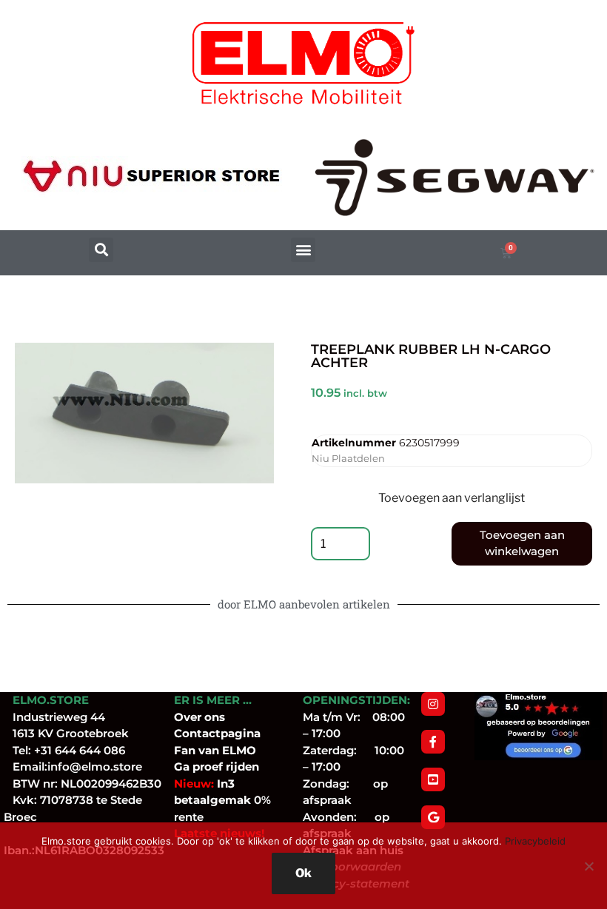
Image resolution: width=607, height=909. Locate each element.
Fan (184, 750)
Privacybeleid (535, 841)
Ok (303, 873)
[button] (101, 250)
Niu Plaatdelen (348, 458)
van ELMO (225, 750)
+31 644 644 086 (79, 750)
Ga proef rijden (216, 766)
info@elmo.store (94, 766)
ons (214, 717)
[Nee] (588, 866)
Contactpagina (217, 733)
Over (189, 717)
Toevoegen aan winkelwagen (522, 543)
